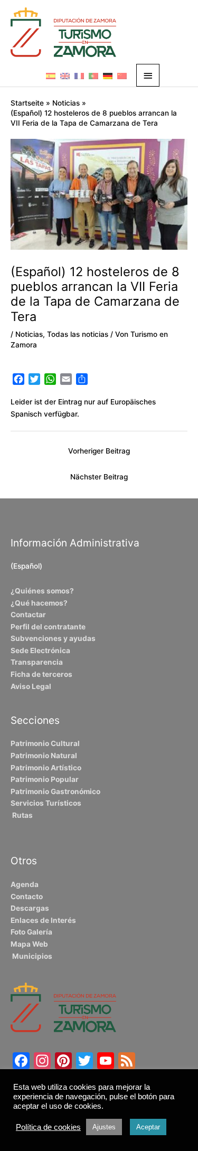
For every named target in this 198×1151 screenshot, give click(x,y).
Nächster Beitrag (99, 477)
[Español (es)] (50, 75)
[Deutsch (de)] (107, 75)
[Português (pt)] (93, 75)
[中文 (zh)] (122, 75)
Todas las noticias (77, 334)
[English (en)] (65, 75)
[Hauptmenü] (147, 75)
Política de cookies (48, 1127)
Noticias (29, 334)
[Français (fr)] (79, 75)
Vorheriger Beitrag (99, 451)
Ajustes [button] (104, 1127)
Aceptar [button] (148, 1127)
